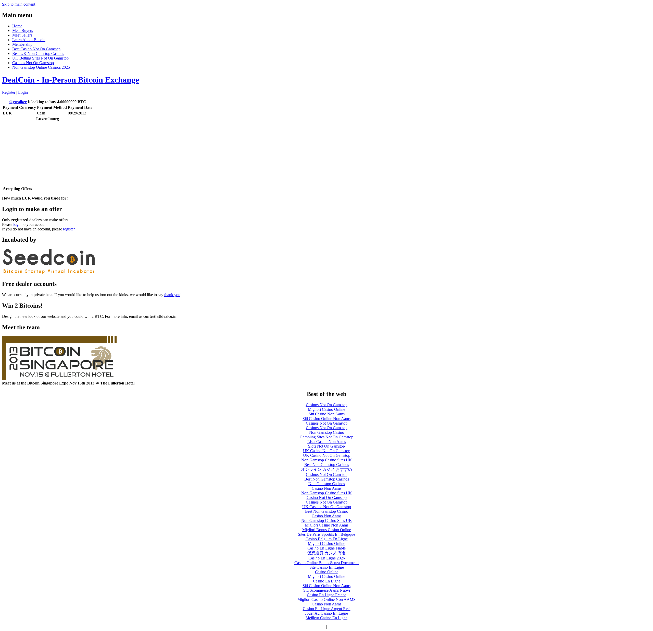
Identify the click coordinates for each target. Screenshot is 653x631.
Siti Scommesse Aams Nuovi (326, 590)
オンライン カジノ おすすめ (326, 469)
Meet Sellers (22, 35)
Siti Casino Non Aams (327, 414)
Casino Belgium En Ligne (327, 539)
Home (17, 26)
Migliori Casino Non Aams (326, 525)
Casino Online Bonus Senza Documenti (326, 562)
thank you (172, 295)
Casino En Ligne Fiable (326, 548)
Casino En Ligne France (326, 595)
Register (8, 92)
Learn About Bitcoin (28, 40)
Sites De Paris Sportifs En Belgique (326, 534)
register (68, 229)
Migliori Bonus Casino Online (326, 530)
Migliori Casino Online (326, 409)
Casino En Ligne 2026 (326, 558)
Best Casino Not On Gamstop (36, 49)
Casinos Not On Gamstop (33, 63)
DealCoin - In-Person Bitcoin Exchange (70, 79)
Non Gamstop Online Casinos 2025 (41, 67)
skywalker (18, 102)
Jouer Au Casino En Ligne (326, 613)
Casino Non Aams (326, 488)
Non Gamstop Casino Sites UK (326, 460)
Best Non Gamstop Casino (326, 511)
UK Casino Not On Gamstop (326, 451)
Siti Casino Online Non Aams (326, 418)
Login (23, 92)
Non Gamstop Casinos (326, 484)
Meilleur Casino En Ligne (326, 618)
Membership (22, 44)
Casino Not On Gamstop (327, 497)
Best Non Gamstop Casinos (326, 464)
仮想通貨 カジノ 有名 (326, 553)
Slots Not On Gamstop (326, 446)
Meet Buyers (22, 30)
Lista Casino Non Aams (326, 441)
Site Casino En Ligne (326, 567)
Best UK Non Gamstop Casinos (38, 53)
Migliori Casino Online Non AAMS (326, 599)
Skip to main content (18, 4)
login (17, 224)
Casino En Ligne (326, 581)
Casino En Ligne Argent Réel (326, 608)
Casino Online (326, 572)
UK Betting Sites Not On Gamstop (40, 58)
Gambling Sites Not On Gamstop (326, 437)
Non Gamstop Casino (326, 432)
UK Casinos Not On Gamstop (326, 507)
